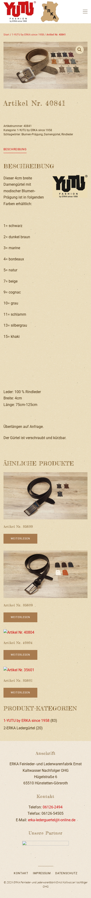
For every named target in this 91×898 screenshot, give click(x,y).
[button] (85, 11)
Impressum (42, 873)
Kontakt (21, 873)
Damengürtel (52, 134)
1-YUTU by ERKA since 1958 (28, 34)
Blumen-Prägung (32, 134)
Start (6, 34)
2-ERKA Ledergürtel (19, 728)
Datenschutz (66, 873)
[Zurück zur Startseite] (32, 11)
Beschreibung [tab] (15, 149)
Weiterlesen (20, 538)
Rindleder (67, 134)
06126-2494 (53, 807)
